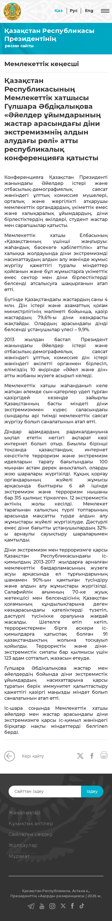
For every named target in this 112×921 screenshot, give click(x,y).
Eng (89, 10)
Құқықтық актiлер (31, 823)
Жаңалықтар (24, 812)
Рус (74, 10)
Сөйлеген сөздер (31, 834)
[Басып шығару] (104, 754)
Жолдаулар (23, 845)
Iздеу (92, 791)
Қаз (59, 10)
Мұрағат (19, 856)
